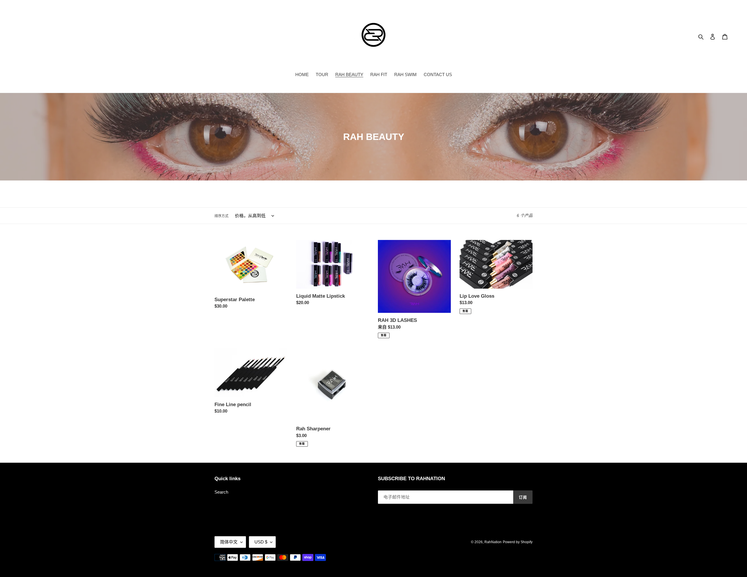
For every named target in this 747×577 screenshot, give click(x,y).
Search (221, 492)
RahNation (493, 542)
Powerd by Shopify (518, 542)
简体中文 (229, 541)
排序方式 (221, 216)
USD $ (260, 541)
